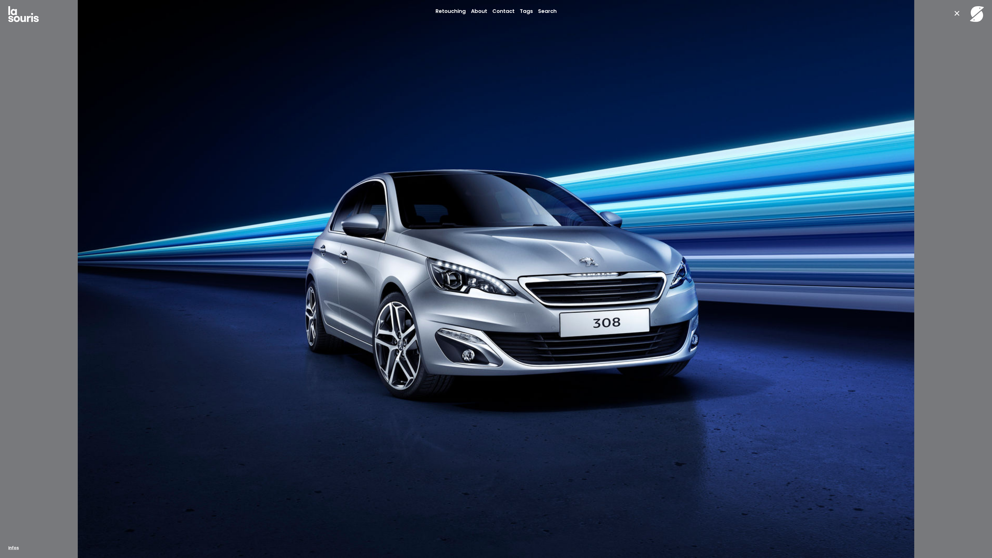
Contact (503, 11)
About (479, 11)
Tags (526, 11)
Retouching (451, 11)
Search (547, 11)
